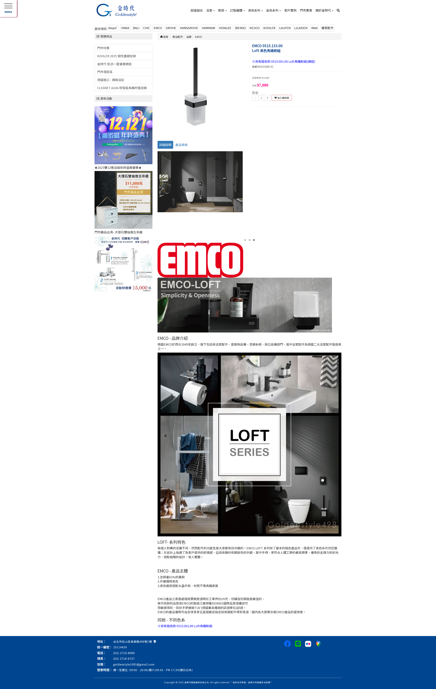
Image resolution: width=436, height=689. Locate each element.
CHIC (146, 28)
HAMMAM (208, 28)
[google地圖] (155, 641)
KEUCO (255, 28)
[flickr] (308, 643)
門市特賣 (103, 48)
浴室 (209, 10)
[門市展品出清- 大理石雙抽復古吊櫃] (123, 199)
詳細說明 (165, 144)
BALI (136, 28)
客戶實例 (290, 10)
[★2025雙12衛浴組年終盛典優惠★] (123, 135)
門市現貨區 (105, 71)
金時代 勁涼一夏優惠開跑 (114, 64)
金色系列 (272, 10)
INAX (314, 28)
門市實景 (306, 10)
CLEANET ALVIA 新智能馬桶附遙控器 (122, 88)
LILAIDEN (300, 28)
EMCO (158, 28)
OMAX (125, 28)
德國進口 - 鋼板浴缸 (110, 80)
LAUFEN (285, 28)
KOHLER (269, 28)
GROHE (171, 28)
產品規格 (181, 144)
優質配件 (327, 28)
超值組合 (197, 10)
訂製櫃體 (236, 10)
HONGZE (225, 28)
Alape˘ (112, 28)
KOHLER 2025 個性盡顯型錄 (116, 56)
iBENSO (240, 28)
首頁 (165, 36)
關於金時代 (324, 10)
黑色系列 (254, 10)
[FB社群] (287, 643)
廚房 (221, 10)
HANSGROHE (189, 28)
